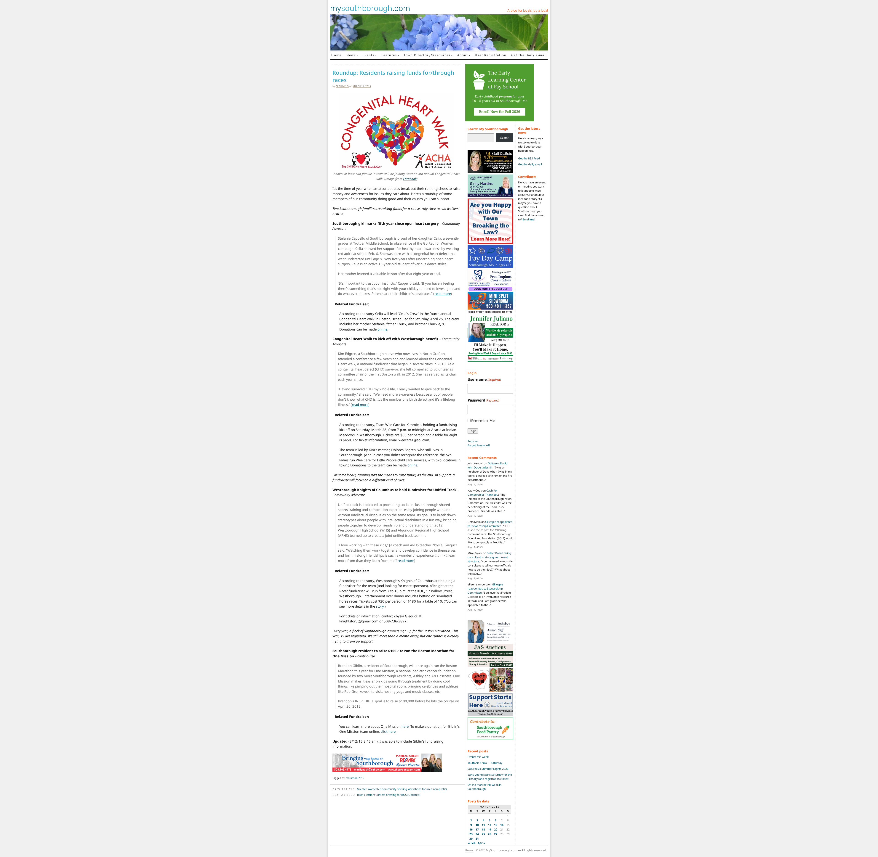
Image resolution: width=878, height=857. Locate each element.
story (380, 606)
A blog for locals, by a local (527, 10)
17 (477, 829)
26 (489, 834)
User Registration (490, 55)
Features (389, 55)
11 (483, 825)
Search (504, 138)
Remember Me (483, 420)
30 (471, 839)
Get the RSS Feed (529, 158)
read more (442, 293)
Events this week (478, 757)
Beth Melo (342, 86)
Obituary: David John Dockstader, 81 (487, 465)
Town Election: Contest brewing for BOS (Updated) (388, 795)
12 (489, 825)
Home (336, 55)
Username (484, 379)
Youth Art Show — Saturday (485, 763)
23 (471, 834)
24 (477, 834)
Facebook (410, 179)
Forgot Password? (479, 445)
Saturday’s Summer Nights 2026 (488, 769)
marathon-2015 (355, 778)
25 (483, 834)
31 (477, 839)
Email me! (528, 219)
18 (483, 829)
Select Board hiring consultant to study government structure (489, 557)
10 (477, 825)
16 (471, 829)
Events (369, 55)
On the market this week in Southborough (484, 787)
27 (495, 834)
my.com (370, 8)
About (462, 55)
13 (495, 825)
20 (495, 829)
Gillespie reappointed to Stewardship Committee (490, 524)
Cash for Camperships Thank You (483, 493)
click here (388, 731)
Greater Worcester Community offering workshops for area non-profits (402, 789)
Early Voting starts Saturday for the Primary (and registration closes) (490, 777)
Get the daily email (530, 164)
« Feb (472, 843)
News (351, 55)
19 (489, 829)
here (405, 726)
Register (473, 441)
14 (501, 825)
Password (483, 400)
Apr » (481, 843)
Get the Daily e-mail (529, 55)
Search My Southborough (488, 129)
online (382, 329)
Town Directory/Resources (427, 55)
